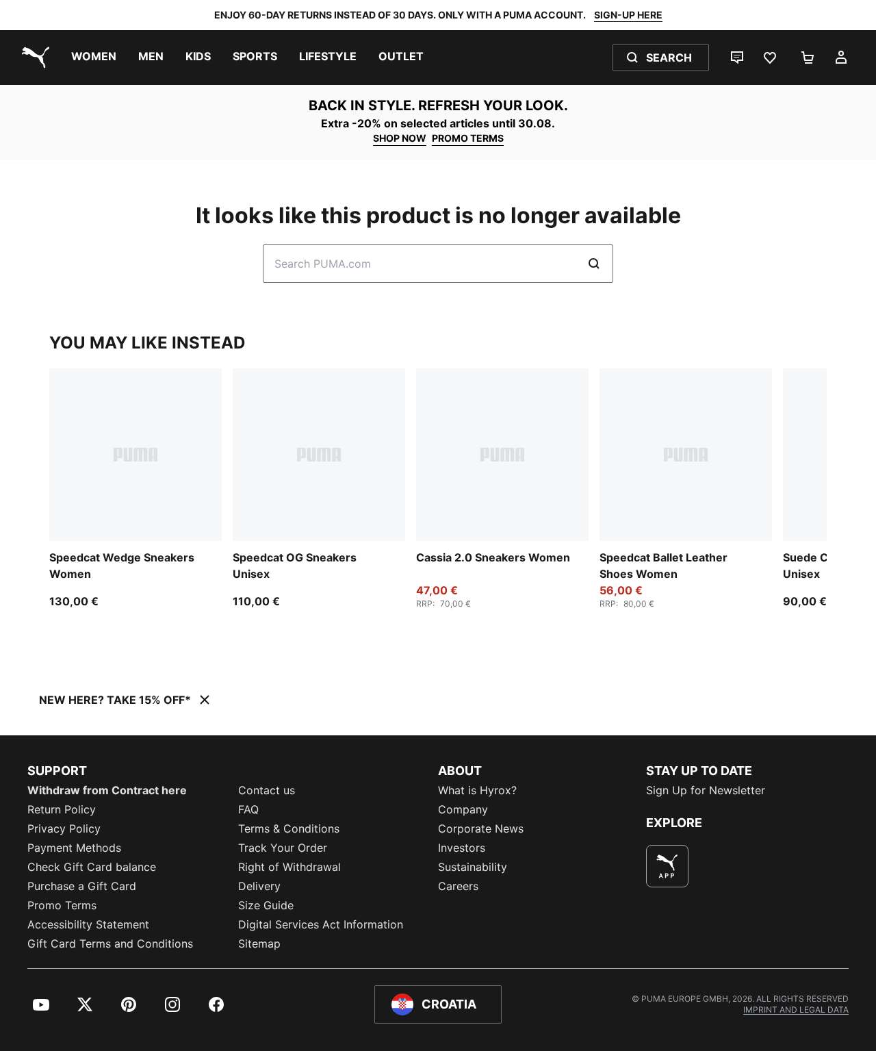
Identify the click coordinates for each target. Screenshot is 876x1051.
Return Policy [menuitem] (61, 809)
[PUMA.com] (33, 57)
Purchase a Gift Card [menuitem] (81, 886)
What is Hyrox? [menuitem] (477, 790)
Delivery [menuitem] (259, 886)
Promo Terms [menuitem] (61, 905)
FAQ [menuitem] (248, 809)
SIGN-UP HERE (628, 15)
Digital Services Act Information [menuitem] (320, 924)
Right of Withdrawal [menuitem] (289, 867)
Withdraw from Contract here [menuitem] (107, 790)
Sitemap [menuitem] (259, 943)
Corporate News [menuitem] (481, 828)
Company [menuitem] (463, 809)
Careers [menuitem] (458, 886)
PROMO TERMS (468, 138)
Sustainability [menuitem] (472, 867)
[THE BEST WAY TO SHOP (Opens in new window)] (667, 866)
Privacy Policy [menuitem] (64, 828)
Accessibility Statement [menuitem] (88, 924)
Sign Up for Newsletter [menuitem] (705, 790)
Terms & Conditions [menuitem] (288, 828)
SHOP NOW (399, 138)
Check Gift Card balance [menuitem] (91, 867)
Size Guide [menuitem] (266, 905)
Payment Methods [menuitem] (74, 847)
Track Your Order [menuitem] (282, 847)
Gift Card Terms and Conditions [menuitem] (110, 943)
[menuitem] (93, 57)
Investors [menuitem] (461, 847)
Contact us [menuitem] (266, 790)
